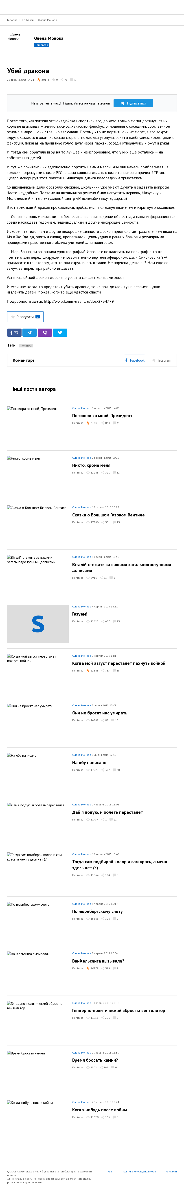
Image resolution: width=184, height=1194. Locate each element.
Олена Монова (47, 20)
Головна (12, 20)
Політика (26, 345)
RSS (109, 1171)
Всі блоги (28, 20)
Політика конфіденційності (139, 1171)
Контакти (171, 1171)
